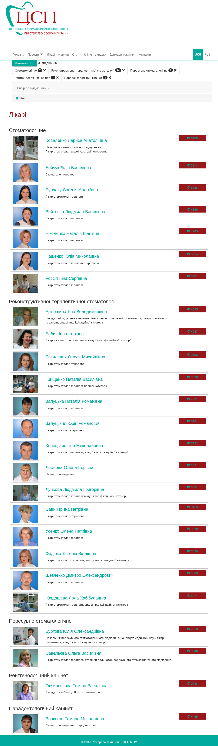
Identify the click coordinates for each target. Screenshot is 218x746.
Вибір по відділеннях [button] (32, 88)
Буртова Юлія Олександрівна (75, 631)
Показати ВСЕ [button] (24, 63)
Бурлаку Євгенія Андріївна (72, 189)
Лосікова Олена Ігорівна (69, 467)
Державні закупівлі (122, 54)
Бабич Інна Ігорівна (65, 333)
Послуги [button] (33, 54)
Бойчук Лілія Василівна (68, 167)
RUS (207, 54)
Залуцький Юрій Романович (73, 423)
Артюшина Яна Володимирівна (76, 311)
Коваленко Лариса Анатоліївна (76, 140)
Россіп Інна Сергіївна (66, 278)
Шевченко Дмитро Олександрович (79, 575)
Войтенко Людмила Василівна (75, 211)
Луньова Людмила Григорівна (75, 489)
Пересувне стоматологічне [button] (150, 70)
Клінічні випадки (95, 54)
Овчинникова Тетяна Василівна (77, 685)
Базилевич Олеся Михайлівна (75, 357)
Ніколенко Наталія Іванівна (72, 233)
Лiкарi (51, 54)
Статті (76, 54)
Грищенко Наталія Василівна (74, 379)
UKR (198, 54)
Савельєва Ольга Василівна (73, 653)
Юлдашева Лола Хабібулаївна (76, 598)
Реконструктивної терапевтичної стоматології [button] (85, 70)
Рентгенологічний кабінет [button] (34, 77)
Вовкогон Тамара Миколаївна (75, 718)
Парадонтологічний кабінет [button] (85, 77)
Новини (63, 54)
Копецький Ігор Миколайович (74, 445)
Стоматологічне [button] (28, 70)
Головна (18, 54)
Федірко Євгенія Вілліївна (71, 553)
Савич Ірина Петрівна (67, 509)
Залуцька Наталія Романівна (74, 401)
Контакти (145, 54)
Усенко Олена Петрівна (69, 531)
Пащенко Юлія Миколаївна (72, 256)
